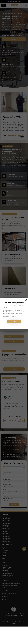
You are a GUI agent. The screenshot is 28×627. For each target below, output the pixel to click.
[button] (26, 300)
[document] (14, 313)
